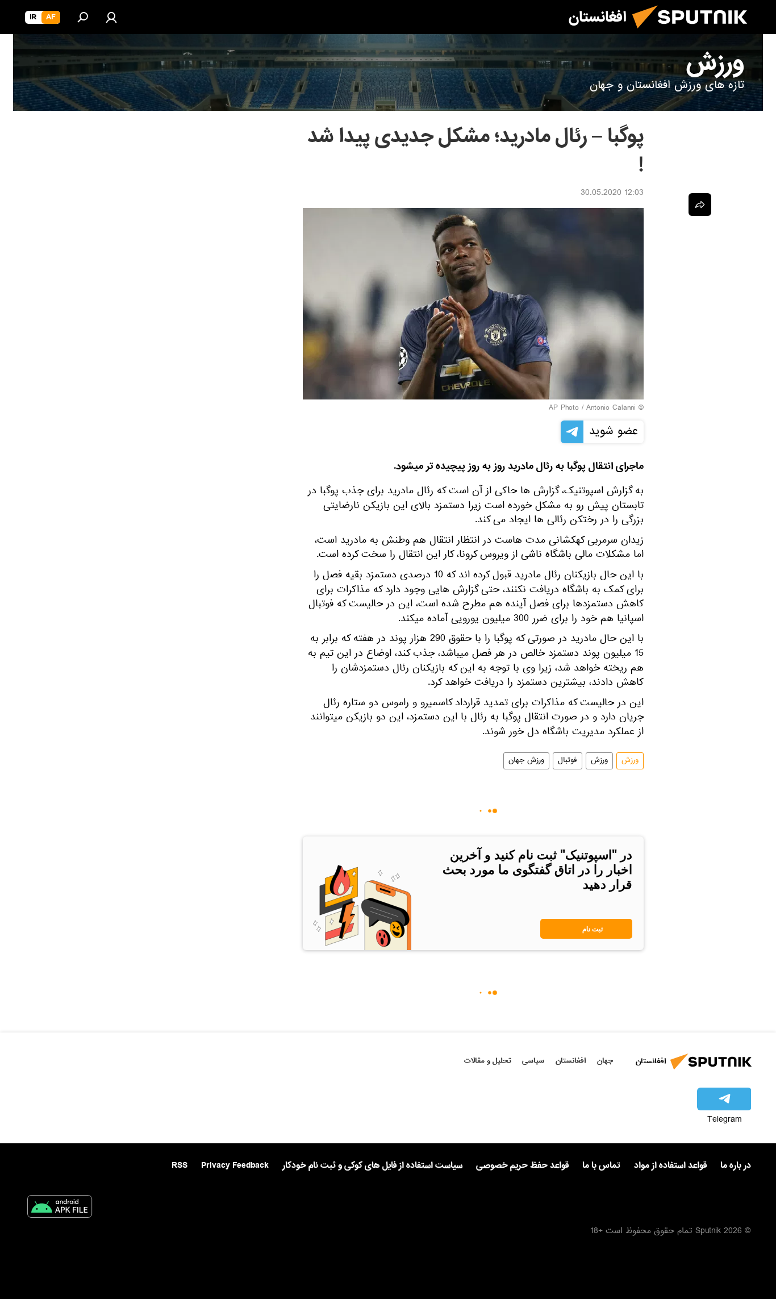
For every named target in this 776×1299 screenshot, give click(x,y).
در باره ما (735, 1165)
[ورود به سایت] (111, 17)
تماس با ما (601, 1165)
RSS (179, 1165)
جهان (605, 1060)
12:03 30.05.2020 (612, 194)
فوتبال (567, 761)
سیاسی (533, 1060)
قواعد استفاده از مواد (670, 1165)
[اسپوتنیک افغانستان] (694, 33)
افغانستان (571, 1060)
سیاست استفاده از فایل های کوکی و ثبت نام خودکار (372, 1165)
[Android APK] (59, 1208)
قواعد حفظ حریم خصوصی (522, 1165)
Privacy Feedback (235, 1165)
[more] (700, 204)
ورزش (630, 761)
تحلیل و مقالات (487, 1060)
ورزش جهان (526, 761)
